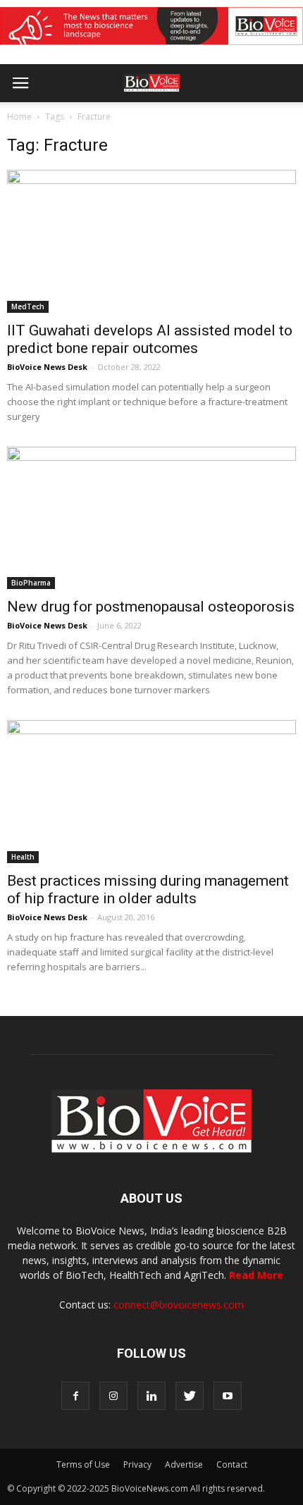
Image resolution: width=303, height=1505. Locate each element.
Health (23, 857)
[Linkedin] (151, 1396)
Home (19, 117)
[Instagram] (113, 1396)
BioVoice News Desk (47, 366)
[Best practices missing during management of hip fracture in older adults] (151, 791)
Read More (256, 1275)
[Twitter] (189, 1396)
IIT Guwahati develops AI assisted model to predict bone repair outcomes (149, 339)
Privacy (137, 1464)
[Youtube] (228, 1396)
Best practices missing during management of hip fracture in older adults (148, 889)
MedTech (27, 306)
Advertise (184, 1464)
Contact (231, 1464)
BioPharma (31, 583)
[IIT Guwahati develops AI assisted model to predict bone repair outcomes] (151, 241)
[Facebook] (75, 1396)
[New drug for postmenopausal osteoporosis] (151, 518)
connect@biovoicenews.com (178, 1304)
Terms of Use (83, 1464)
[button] (238, 121)
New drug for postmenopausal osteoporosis (151, 606)
